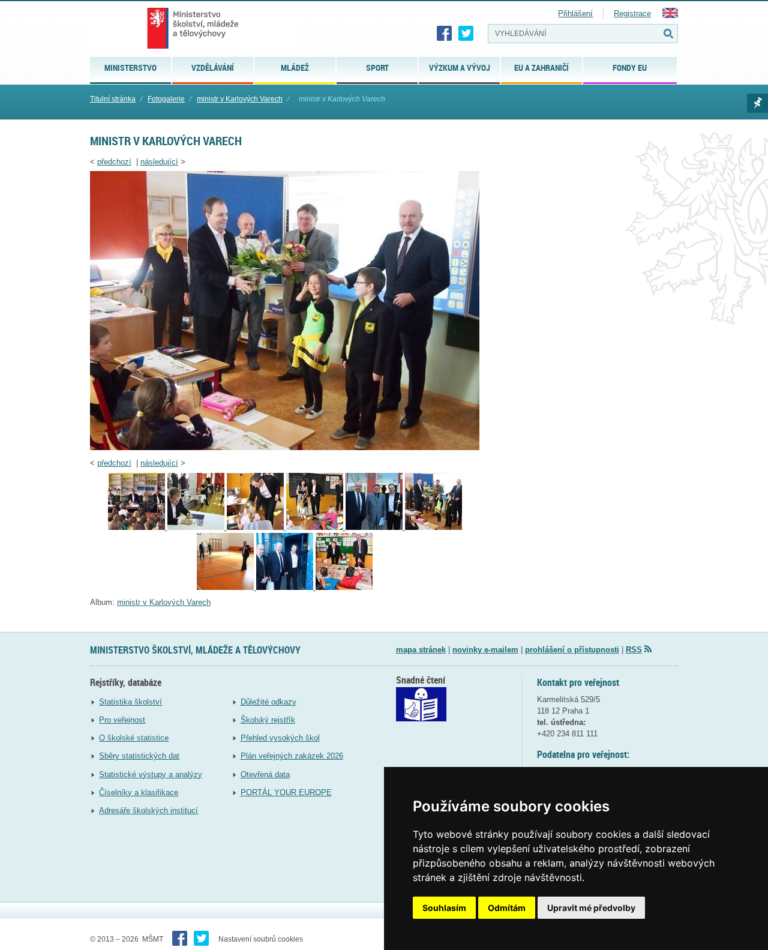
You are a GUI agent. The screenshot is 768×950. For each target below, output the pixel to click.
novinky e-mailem (485, 649)
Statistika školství (130, 701)
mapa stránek (421, 649)
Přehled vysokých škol (280, 737)
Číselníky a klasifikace (138, 792)
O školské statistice (134, 737)
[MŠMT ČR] (193, 28)
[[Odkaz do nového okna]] (421, 718)
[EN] (670, 15)
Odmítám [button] (507, 908)
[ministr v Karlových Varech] (284, 447)
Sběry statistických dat (139, 755)
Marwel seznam (757, 103)
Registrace (632, 13)
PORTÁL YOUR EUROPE (286, 792)
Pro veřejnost (122, 719)
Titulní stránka (113, 99)
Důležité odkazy (268, 701)
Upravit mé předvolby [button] (591, 908)
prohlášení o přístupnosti (572, 649)
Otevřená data (265, 774)
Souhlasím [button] (444, 908)
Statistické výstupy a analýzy (150, 774)
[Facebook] (444, 33)
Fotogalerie (166, 99)
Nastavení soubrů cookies (260, 939)
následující (159, 161)
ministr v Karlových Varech (240, 99)
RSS (634, 649)
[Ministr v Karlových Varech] (344, 587)
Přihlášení (575, 13)
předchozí (114, 161)
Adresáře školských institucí (148, 810)
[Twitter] (466, 33)
